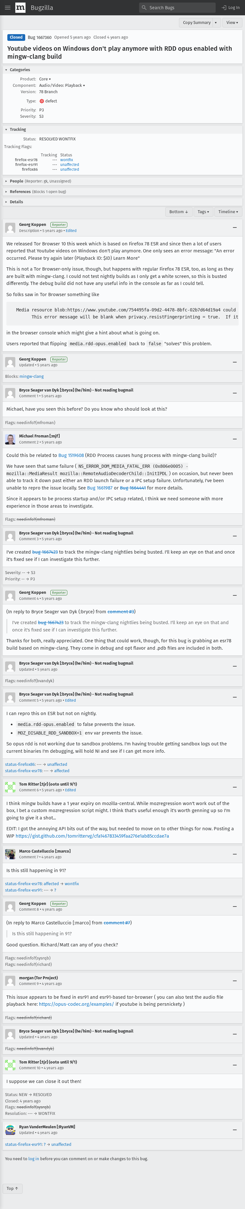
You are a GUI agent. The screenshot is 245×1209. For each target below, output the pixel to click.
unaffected (69, 164)
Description (29, 230)
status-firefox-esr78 (23, 770)
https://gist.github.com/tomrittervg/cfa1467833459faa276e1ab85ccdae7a (92, 836)
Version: (28, 91)
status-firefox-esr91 (23, 890)
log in (33, 1158)
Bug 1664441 (133, 488)
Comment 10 (30, 1068)
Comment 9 (29, 983)
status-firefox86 (20, 764)
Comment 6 (29, 790)
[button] (230, 8)
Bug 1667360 (40, 37)
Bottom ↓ (179, 211)
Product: (28, 79)
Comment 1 (28, 396)
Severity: (28, 116)
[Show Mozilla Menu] (20, 8)
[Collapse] (235, 228)
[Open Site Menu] (8, 8)
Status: (29, 139)
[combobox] (177, 8)
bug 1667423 (45, 552)
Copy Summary (197, 22)
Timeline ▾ (228, 211)
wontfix (66, 160)
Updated (26, 365)
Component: (24, 85)
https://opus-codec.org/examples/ (76, 1004)
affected (62, 770)
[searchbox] (177, 8)
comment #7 (117, 923)
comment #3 (121, 612)
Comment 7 (28, 857)
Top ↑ (13, 1188)
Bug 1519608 (71, 455)
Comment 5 (29, 700)
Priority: (28, 110)
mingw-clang (31, 376)
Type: (31, 101)
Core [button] (45, 79)
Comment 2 (29, 442)
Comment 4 (29, 598)
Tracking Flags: (18, 146)
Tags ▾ (203, 211)
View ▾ (232, 22)
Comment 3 (29, 539)
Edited (71, 230)
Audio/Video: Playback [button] (62, 85)
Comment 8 (29, 909)
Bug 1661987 (100, 488)
